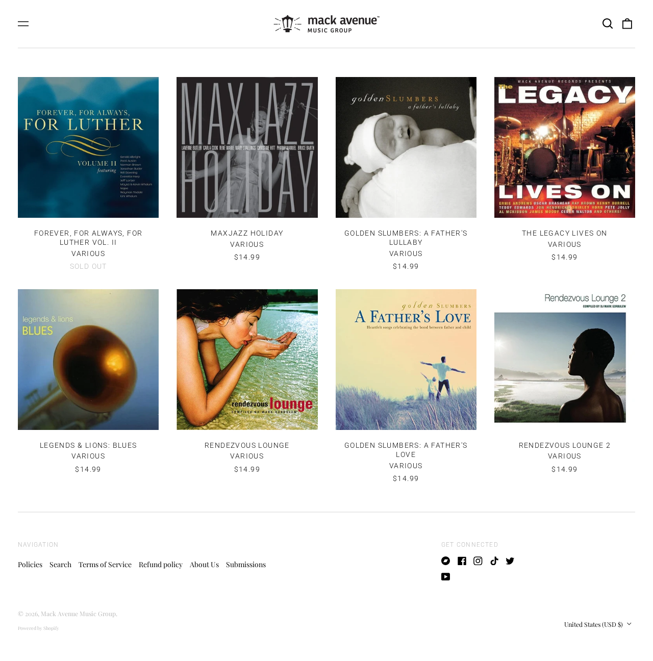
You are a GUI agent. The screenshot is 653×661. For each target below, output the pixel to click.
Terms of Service (105, 564)
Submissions (246, 564)
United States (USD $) (594, 624)
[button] (607, 24)
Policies (30, 564)
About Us (204, 564)
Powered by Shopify (38, 628)
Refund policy (161, 564)
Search (60, 564)
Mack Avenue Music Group (78, 613)
